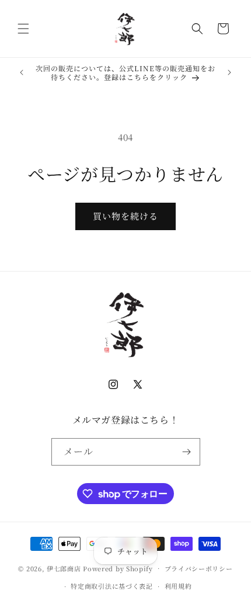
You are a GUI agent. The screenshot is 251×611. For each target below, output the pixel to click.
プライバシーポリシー (199, 568)
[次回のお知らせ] (229, 72)
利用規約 (178, 586)
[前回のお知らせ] (21, 72)
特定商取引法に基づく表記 (111, 586)
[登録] (187, 452)
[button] (23, 28)
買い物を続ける (125, 216)
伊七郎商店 (64, 567)
